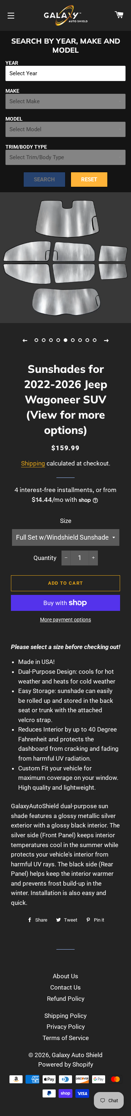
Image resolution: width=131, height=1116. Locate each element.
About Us (65, 976)
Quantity (44, 557)
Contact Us (65, 987)
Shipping (33, 463)
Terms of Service (66, 1038)
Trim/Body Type (26, 147)
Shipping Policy (65, 1015)
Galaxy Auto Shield (77, 1055)
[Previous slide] (25, 340)
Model (14, 119)
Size (65, 520)
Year (11, 63)
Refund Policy (65, 998)
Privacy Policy (66, 1026)
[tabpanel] (65, 257)
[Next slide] (106, 340)
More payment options (65, 620)
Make (12, 91)
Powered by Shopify (65, 1064)
